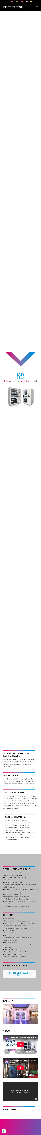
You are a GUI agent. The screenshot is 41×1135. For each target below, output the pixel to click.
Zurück (8, 1014)
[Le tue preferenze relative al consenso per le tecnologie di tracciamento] (4, 1131)
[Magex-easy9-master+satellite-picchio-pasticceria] (35, 1023)
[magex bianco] (17, 7)
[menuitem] (37, 7)
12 (29, 1022)
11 (28, 1022)
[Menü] (37, 7)
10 (26, 1022)
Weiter (33, 1014)
